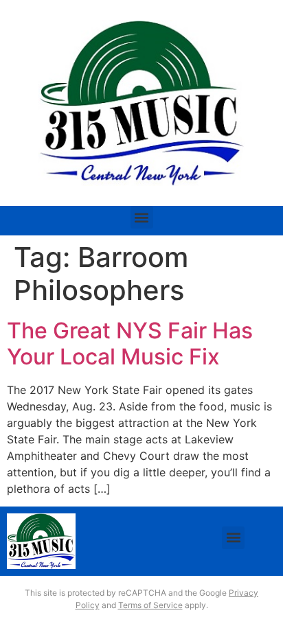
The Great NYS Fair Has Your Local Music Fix (130, 343)
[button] (142, 217)
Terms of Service (150, 605)
